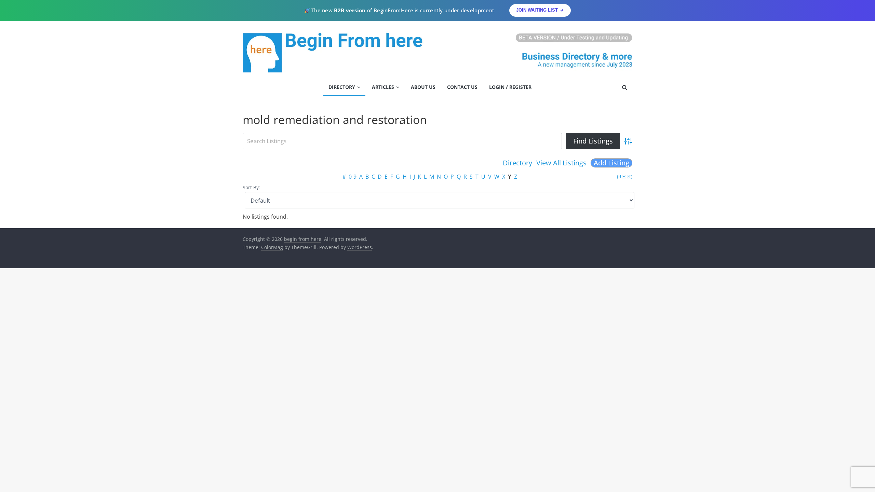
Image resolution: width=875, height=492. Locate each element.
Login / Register (510, 87)
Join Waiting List (537, 10)
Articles (383, 87)
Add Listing (611, 163)
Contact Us (462, 87)
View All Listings (561, 162)
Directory (341, 87)
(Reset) (624, 176)
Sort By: (251, 187)
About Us (423, 87)
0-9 (352, 176)
